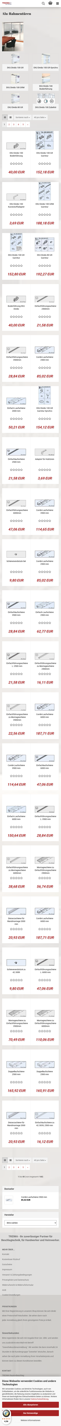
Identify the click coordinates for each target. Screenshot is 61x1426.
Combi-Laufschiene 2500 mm (44, 358)
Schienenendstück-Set (16, 561)
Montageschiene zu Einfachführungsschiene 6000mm (45, 1023)
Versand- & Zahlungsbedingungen (17, 1275)
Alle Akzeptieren (30, 1405)
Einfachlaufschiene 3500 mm (16, 613)
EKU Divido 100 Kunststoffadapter (16, 205)
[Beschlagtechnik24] (5, 3)
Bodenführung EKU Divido (16, 307)
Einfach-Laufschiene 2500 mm (45, 613)
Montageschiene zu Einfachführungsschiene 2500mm (45, 870)
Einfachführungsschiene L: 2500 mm (17, 664)
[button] (5, 117)
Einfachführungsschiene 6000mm (17, 511)
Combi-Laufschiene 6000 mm (44, 715)
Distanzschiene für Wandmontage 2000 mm (16, 921)
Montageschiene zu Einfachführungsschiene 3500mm (17, 1023)
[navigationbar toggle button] (57, 3)
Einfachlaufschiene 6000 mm (44, 766)
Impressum (7, 1269)
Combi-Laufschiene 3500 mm (44, 511)
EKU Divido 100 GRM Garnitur (45, 205)
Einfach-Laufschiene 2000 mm (16, 409)
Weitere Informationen (30, 1420)
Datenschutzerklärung (39, 1399)
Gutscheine (7, 1264)
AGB (4, 1290)
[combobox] (23, 117)
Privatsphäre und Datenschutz (15, 1280)
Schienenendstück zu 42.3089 (16, 970)
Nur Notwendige (30, 1413)
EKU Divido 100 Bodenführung (16, 154)
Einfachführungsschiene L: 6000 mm (45, 970)
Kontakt (5, 1254)
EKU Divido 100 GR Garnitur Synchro (44, 409)
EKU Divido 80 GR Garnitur (44, 256)
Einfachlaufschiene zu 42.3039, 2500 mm (44, 1123)
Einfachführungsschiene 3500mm (17, 358)
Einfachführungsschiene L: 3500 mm (45, 817)
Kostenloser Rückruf (11, 1259)
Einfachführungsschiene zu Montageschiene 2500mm (45, 666)
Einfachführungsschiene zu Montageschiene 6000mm (17, 870)
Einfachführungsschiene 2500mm (45, 307)
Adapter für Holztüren (44, 459)
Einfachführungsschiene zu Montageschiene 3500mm (17, 717)
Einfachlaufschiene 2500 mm (16, 460)
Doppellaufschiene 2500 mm (16, 1072)
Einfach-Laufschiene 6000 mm (16, 817)
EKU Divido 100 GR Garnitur (44, 154)
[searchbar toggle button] (43, 3)
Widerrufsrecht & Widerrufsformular (17, 1285)
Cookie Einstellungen (11, 1295)
